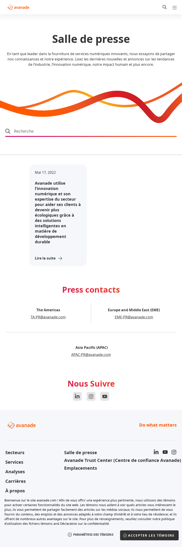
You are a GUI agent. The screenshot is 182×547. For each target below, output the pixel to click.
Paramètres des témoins (93, 535)
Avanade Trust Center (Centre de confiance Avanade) (91, 460)
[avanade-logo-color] (18, 7)
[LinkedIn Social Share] (77, 396)
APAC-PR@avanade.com (91, 354)
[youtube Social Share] (104, 396)
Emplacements (80, 468)
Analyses (15, 472)
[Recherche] (164, 7)
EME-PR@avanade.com (134, 317)
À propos (15, 491)
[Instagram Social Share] (91, 396)
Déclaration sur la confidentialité (84, 523)
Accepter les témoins (151, 535)
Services (14, 462)
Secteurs (14, 452)
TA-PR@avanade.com (48, 317)
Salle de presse (80, 452)
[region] (91, 520)
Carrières (15, 481)
